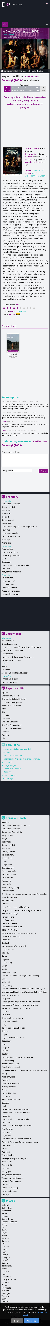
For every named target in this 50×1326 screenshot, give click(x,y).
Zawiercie (5, 1301)
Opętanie (5, 1054)
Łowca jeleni (7, 1194)
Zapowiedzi (13, 633)
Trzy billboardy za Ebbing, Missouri (16, 1139)
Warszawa (6, 1290)
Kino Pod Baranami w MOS (13, 728)
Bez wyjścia (6, 842)
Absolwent (6, 669)
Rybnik (4, 1268)
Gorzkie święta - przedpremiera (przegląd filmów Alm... (25, 894)
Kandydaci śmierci (9, 587)
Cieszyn (5, 1216)
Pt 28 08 (37, 89)
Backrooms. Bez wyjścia (12, 832)
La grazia (5, 959)
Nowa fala (6, 530)
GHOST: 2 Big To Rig (10, 887)
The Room (6, 1132)
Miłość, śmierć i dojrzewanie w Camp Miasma (21, 1002)
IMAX (4, 709)
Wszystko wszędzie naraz (12, 1178)
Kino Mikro (6, 718)
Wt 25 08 (19, 89)
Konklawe (6, 939)
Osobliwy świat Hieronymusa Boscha (17, 1057)
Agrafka (5, 692)
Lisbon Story (7, 962)
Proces (4, 1090)
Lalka (4, 559)
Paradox (5, 735)
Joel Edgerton (42, 176)
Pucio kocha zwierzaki (11, 536)
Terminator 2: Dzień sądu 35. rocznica (17, 657)
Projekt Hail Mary (9, 1093)
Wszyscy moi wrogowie (11, 572)
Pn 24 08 (13, 89)
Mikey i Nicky (7, 985)
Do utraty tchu (8, 578)
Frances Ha (6, 513)
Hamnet (5, 904)
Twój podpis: (7, 470)
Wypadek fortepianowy (11, 1181)
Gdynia (4, 1232)
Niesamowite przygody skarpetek (16, 1008)
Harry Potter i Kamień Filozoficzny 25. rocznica (21, 647)
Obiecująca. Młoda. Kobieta (13, 1028)
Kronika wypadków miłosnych (14, 946)
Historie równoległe (10, 552)
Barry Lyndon (7, 835)
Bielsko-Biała (7, 1208)
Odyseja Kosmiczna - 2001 (13, 1037)
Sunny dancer (7, 653)
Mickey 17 (6, 982)
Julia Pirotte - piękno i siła (12, 650)
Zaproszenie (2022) (10, 1187)
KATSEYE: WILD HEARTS (12, 926)
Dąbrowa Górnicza (9, 1221)
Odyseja (6, 752)
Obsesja (5, 1031)
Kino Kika (5, 715)
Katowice (5, 1241)
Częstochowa (7, 1219)
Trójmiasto (6, 1288)
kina (16, 4)
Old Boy (5, 1050)
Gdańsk (5, 1230)
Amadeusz (6, 822)
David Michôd (14, 37)
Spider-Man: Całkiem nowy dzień (17, 749)
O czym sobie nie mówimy (13, 1018)
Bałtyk (4, 838)
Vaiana (4, 1148)
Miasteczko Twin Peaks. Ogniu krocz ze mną (20, 975)
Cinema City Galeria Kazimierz (14, 699)
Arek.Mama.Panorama (11, 503)
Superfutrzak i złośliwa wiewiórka (15, 565)
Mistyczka (6, 998)
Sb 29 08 (43, 89)
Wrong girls (6, 543)
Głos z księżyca (8, 900)
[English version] (47, 3)
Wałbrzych (6, 1293)
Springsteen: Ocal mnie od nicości (16, 1112)
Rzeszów (5, 1271)
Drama (4, 861)
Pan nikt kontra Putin (10, 1063)
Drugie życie (7, 864)
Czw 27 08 (31, 89)
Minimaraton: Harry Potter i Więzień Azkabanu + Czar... (25, 992)
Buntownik (6, 510)
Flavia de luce (7, 549)
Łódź (4, 1252)
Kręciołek (5, 517)
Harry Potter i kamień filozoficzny (16, 907)
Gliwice (4, 1235)
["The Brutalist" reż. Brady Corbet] (13, 342)
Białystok (5, 1205)
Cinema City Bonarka (10, 696)
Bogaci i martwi (8, 507)
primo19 (5, 430)
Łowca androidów (9, 1191)
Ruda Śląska (7, 1266)
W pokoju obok (8, 1155)
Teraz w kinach (16, 818)
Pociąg (4, 1073)
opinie (40, 71)
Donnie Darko (7, 858)
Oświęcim (6, 1257)
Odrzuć (17, 1321)
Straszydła (6, 1116)
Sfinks (4, 738)
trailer (34, 71)
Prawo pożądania (9, 1086)
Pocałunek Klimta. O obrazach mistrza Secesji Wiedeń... (25, 1070)
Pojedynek (6, 1080)
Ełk (3, 1227)
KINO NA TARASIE (9, 930)
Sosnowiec (6, 1277)
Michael (5, 979)
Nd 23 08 (7, 89)
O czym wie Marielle (10, 533)
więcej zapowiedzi (10, 682)
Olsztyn (5, 1254)
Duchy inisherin (8, 868)
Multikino (5, 731)
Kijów (4, 712)
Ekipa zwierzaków (9, 871)
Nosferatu (6, 1011)
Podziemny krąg (8, 1077)
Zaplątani (5, 1184)
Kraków (5, 1246)
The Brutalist (12, 354)
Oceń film (22, 311)
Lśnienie (5, 966)
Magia (4, 969)
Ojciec (4, 1044)
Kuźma (4, 956)
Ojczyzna (5, 1047)
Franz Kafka (6, 884)
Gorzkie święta (8, 640)
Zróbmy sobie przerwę (11, 660)
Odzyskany (6, 562)
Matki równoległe (9, 972)
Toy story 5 (6, 1135)
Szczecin (5, 1282)
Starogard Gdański (9, 1279)
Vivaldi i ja (6, 539)
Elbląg (4, 1224)
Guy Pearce (37, 173)
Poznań (5, 1260)
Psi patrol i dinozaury (10, 594)
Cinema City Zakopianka (12, 702)
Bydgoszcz (6, 1211)
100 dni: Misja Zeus (10, 679)
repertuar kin (12, 71)
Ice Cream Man (8, 584)
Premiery (12, 497)
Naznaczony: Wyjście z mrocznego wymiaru (20, 526)
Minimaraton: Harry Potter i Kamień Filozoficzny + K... (24, 988)
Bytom (4, 1213)
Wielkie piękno (7, 1165)
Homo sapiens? (8, 581)
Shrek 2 (5, 1106)
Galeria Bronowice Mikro (12, 705)
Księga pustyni (8, 520)
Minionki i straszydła (10, 995)
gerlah (4, 421)
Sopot (4, 1274)
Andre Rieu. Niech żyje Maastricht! (16, 825)
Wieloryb (5, 1168)
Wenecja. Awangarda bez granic (15, 1158)
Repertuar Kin (15, 688)
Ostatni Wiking (8, 1060)
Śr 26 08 (25, 89)
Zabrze (4, 1299)
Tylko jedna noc (8, 568)
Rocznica (5, 1103)
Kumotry (5, 953)
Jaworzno (5, 1238)
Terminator (6, 1122)
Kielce (4, 1244)
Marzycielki (6, 523)
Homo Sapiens (8, 917)
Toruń (4, 1285)
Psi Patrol (7, 762)
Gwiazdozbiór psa (9, 644)
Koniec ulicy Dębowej (10, 555)
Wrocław (5, 1296)
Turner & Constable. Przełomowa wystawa (20, 1142)
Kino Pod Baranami (10, 722)
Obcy (4, 1024)
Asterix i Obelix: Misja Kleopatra (15, 673)
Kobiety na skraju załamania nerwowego (19, 933)
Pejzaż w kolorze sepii (11, 591)
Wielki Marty (7, 1161)
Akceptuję (31, 1321)
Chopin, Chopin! (8, 851)
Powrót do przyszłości (11, 1083)
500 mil (5, 666)
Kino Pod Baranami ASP (12, 725)
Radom (5, 1263)
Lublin (4, 1249)
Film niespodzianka (10, 874)
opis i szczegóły (24, 71)
